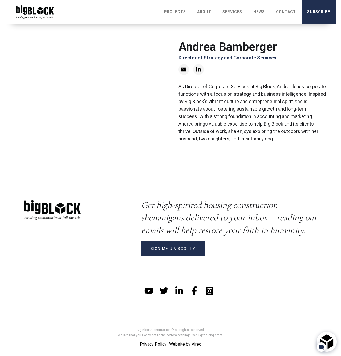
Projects (175, 12)
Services (232, 12)
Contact (286, 12)
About (204, 12)
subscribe (318, 12)
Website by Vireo (185, 344)
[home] (35, 12)
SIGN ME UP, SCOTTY (173, 248)
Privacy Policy (153, 344)
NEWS (259, 12)
